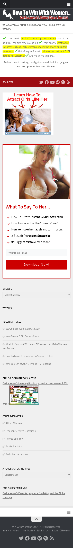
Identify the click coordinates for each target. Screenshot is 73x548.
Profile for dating (14, 446)
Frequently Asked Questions (21, 431)
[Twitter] (41, 82)
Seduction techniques (17, 454)
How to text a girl (14, 438)
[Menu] (69, 4)
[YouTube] (52, 82)
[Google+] (63, 82)
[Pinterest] (58, 82)
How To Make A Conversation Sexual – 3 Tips (29, 356)
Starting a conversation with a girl (23, 328)
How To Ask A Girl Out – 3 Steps (22, 336)
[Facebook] (47, 82)
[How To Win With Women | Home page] (36, 14)
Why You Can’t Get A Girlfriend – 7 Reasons (28, 363)
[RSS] (68, 82)
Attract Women (14, 423)
